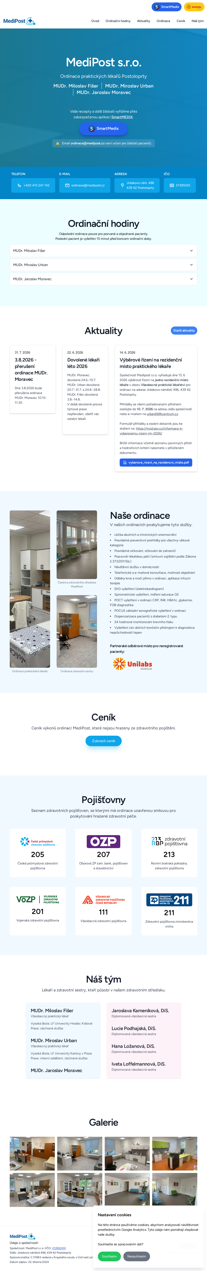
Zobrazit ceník (103, 741)
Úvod (95, 21)
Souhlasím (109, 1256)
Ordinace (163, 21)
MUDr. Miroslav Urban (30, 265)
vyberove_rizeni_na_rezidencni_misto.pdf (159, 462)
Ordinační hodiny (118, 21)
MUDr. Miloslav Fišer (29, 250)
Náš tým (198, 21)
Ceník (181, 21)
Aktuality (143, 21)
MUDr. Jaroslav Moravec (32, 279)
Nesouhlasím (136, 1256)
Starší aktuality (184, 330)
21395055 (58, 1248)
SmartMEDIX (122, 117)
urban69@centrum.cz (162, 414)
